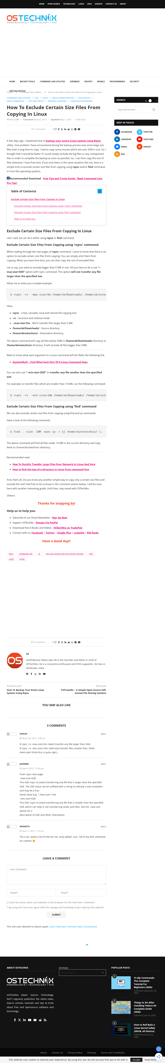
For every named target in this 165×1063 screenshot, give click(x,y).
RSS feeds (92, 532)
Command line (26, 554)
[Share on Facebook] (58, 129)
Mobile (101, 81)
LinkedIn (79, 532)
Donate (98, 4)
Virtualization (17, 91)
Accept (136, 1059)
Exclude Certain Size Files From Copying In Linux (38, 199)
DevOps (88, 81)
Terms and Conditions (113, 1052)
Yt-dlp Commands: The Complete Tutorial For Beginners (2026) (144, 982)
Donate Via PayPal (47, 522)
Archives (63, 967)
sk (17, 119)
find (91, 554)
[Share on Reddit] (69, 129)
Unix (89, 4)
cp (39, 554)
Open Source (54, 4)
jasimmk (24, 763)
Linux (81, 4)
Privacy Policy (75, 1052)
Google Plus (64, 532)
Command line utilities (52, 81)
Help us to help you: (25, 218)
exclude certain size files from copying (64, 554)
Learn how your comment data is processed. (73, 926)
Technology (69, 4)
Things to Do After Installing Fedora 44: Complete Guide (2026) (145, 1007)
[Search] (141, 100)
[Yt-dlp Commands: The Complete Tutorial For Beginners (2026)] (121, 982)
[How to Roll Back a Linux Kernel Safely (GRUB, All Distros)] (121, 1029)
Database (75, 81)
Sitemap (91, 1052)
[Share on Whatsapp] (72, 129)
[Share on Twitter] (62, 129)
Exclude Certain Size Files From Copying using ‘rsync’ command (48, 205)
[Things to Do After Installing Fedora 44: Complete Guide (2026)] (121, 1007)
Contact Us (111, 4)
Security (134, 81)
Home (41, 4)
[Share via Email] (79, 129)
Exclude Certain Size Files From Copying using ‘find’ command (47, 212)
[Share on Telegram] (75, 129)
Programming (117, 81)
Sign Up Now (59, 517)
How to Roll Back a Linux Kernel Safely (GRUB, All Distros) (144, 1028)
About (123, 4)
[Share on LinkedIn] (65, 129)
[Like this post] (55, 129)
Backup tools (27, 81)
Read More (150, 1060)
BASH (11, 554)
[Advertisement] (82, 52)
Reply (103, 734)
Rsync (22, 559)
